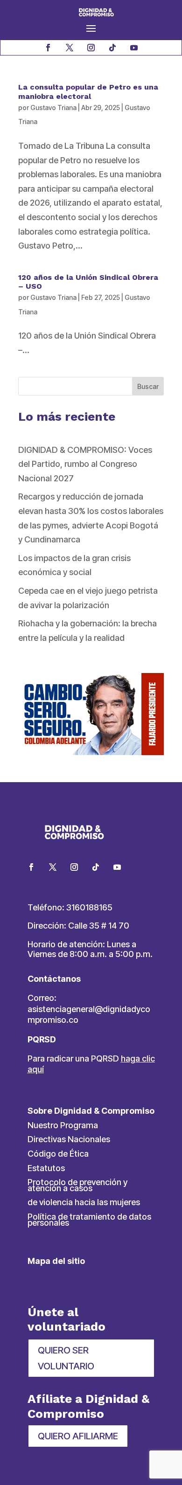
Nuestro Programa (63, 1125)
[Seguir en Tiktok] (112, 47)
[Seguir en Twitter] (52, 867)
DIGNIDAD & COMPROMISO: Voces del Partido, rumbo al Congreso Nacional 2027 (85, 464)
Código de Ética (58, 1154)
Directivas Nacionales (69, 1139)
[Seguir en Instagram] (91, 47)
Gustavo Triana (53, 107)
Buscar (148, 386)
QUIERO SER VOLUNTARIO (66, 1358)
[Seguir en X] (69, 47)
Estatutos (46, 1168)
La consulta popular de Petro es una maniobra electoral (88, 91)
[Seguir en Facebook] (48, 47)
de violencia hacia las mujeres (84, 1202)
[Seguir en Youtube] (133, 47)
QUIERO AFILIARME (78, 1436)
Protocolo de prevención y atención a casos (77, 1185)
